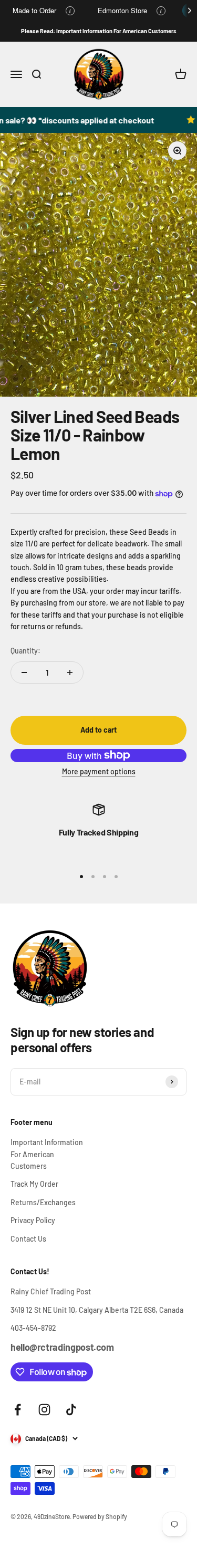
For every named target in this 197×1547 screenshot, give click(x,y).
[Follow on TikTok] (71, 1409)
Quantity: (25, 650)
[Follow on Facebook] (18, 1409)
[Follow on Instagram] (44, 1409)
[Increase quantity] (70, 672)
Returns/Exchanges (43, 1202)
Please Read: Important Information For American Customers (99, 30)
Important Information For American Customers (47, 1154)
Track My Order (34, 1183)
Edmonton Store (122, 10)
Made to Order (34, 10)
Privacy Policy (33, 1220)
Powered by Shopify (99, 1516)
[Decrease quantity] (24, 672)
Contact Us (28, 1238)
